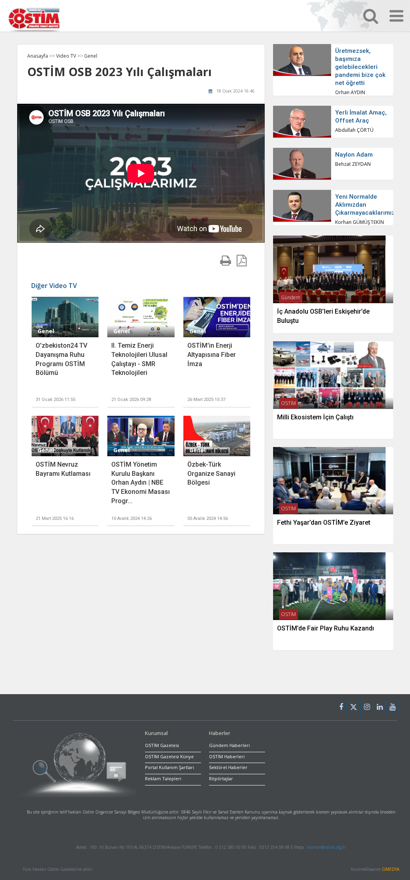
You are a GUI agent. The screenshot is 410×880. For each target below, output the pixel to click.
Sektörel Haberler (228, 767)
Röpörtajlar (221, 778)
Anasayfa (37, 55)
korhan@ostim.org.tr (327, 847)
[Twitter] (354, 709)
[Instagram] (367, 707)
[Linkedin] (380, 707)
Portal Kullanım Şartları (169, 767)
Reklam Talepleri (163, 778)
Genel (90, 55)
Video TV (66, 55)
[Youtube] (392, 707)
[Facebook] (341, 707)
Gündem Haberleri (229, 745)
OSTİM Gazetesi (162, 745)
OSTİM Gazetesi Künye (169, 756)
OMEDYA (390, 869)
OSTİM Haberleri (227, 756)
